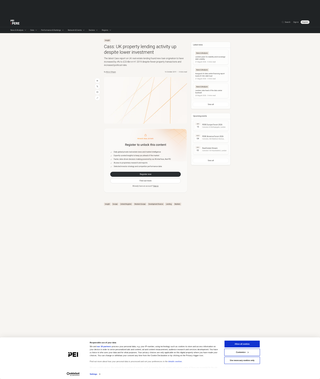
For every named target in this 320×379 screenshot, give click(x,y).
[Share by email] (97, 92)
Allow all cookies (242, 344)
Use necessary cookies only (242, 360)
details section (175, 361)
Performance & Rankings (51, 30)
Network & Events (75, 30)
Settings (93, 374)
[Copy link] (97, 97)
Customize (241, 352)
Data (32, 30)
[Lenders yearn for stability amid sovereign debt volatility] (210, 57)
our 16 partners (104, 346)
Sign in (296, 22)
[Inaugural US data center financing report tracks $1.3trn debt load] (210, 73)
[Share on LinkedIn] (97, 80)
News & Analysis (16, 30)
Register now (145, 174)
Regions (105, 30)
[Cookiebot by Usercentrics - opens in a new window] (73, 374)
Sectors (92, 30)
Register (305, 22)
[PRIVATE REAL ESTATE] (15, 22)
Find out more (146, 181)
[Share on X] (97, 86)
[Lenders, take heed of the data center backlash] (210, 90)
